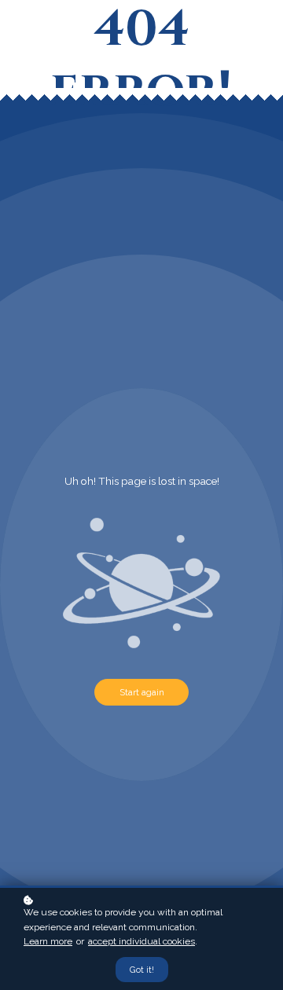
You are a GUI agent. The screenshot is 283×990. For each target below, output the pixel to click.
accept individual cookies (141, 941)
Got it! (142, 969)
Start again (141, 692)
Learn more (48, 941)
